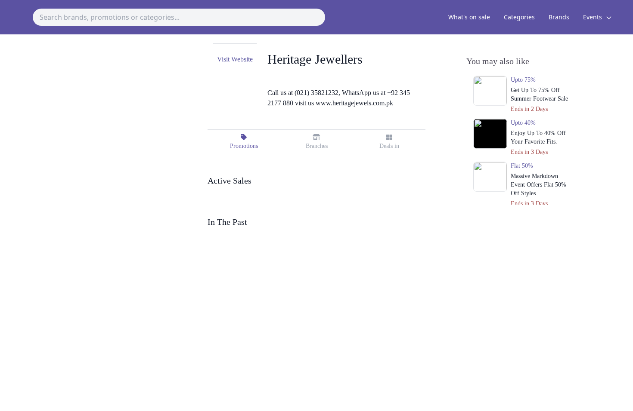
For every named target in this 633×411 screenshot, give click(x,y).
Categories (519, 17)
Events (593, 17)
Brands (559, 17)
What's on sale (469, 17)
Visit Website (235, 59)
